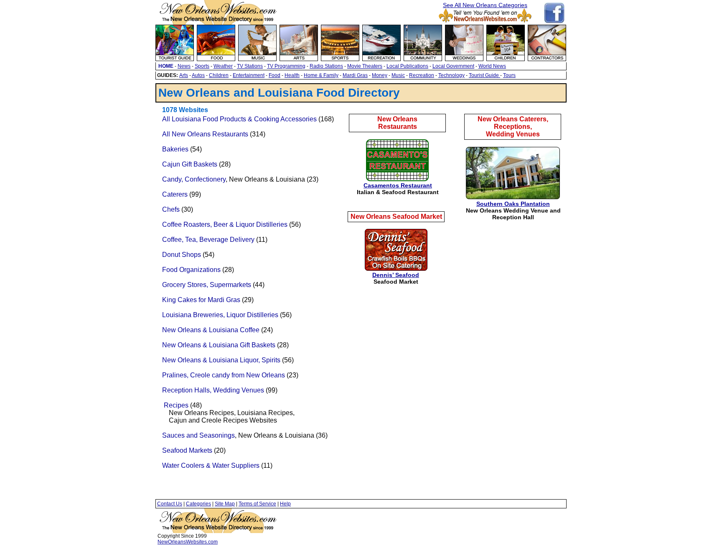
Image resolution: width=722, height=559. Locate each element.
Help (285, 504)
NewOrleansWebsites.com (188, 542)
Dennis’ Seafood (395, 275)
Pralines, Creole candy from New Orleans (223, 375)
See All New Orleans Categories (485, 5)
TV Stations (250, 66)
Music (398, 75)
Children (219, 75)
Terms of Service (257, 504)
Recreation (421, 75)
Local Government (453, 66)
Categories (198, 504)
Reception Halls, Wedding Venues (213, 390)
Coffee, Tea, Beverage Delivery (208, 239)
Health (292, 75)
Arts (183, 75)
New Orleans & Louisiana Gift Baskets (218, 345)
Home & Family (321, 75)
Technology (451, 75)
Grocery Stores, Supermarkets (206, 284)
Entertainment (248, 75)
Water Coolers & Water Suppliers (210, 465)
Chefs (171, 209)
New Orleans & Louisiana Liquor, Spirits (221, 360)
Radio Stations (326, 66)
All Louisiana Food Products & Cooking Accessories (239, 119)
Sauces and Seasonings (198, 435)
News (184, 66)
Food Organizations (191, 269)
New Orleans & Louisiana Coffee (210, 329)
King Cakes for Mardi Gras (201, 299)
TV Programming (286, 66)
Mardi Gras (355, 75)
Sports (202, 66)
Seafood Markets (187, 450)
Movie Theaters (364, 66)
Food (274, 75)
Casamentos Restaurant (398, 185)
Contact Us (169, 504)
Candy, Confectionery (194, 179)
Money (379, 75)
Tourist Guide (484, 75)
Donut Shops (181, 254)
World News (492, 66)
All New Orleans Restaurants (205, 134)
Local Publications (407, 66)
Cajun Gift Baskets (190, 164)
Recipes (176, 405)
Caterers (175, 194)
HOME (165, 66)
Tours (509, 75)
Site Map (225, 504)
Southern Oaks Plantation (513, 203)
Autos (198, 75)
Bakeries (175, 149)
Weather (223, 66)
